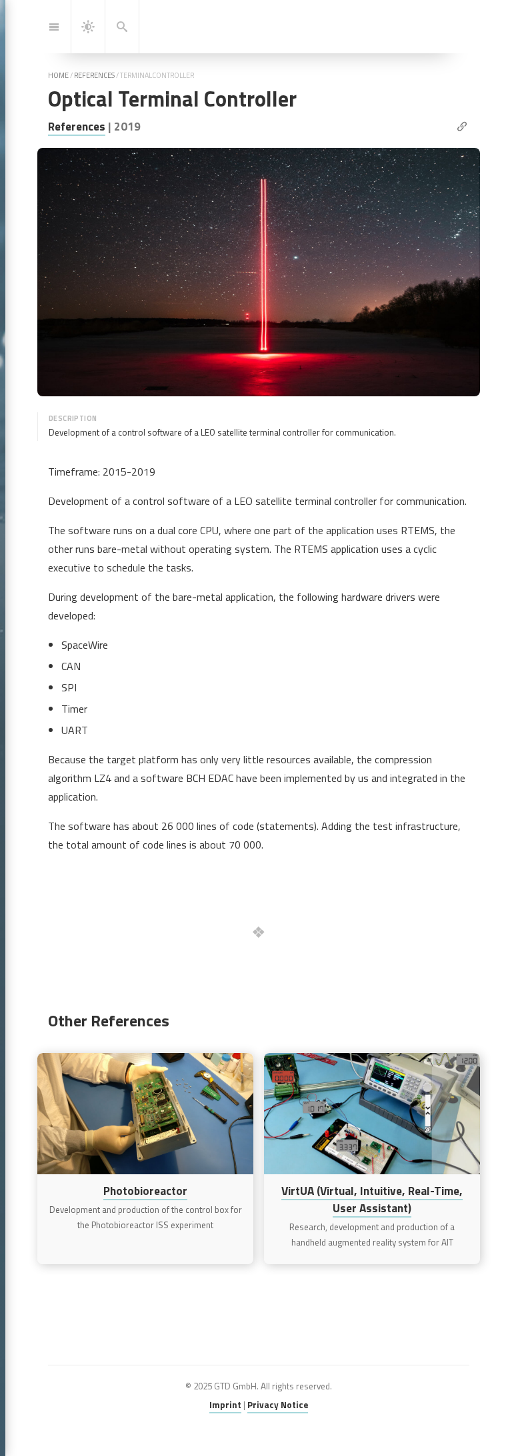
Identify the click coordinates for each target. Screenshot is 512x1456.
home (58, 75)
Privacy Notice (277, 1404)
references (94, 75)
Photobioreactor (145, 1191)
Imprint (225, 1404)
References (76, 126)
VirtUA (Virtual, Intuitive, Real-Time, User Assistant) (372, 1199)
